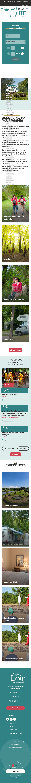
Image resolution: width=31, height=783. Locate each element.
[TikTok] (11, 719)
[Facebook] (7, 719)
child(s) (18, 53)
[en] (27, 9)
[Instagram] (14, 719)
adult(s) (18, 48)
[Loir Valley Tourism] (18, 12)
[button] (27, 9)
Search (15, 59)
